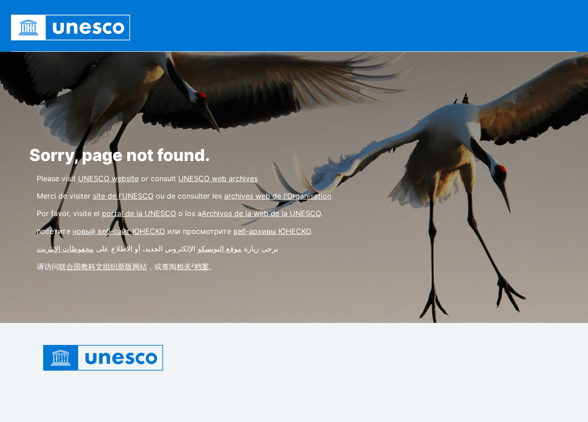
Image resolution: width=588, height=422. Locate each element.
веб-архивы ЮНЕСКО (272, 231)
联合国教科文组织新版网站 (103, 266)
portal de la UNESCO (139, 213)
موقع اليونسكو (220, 248)
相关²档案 (192, 266)
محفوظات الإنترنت (65, 248)
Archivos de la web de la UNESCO (261, 213)
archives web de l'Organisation (277, 195)
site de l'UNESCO (123, 195)
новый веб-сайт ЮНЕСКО (119, 231)
